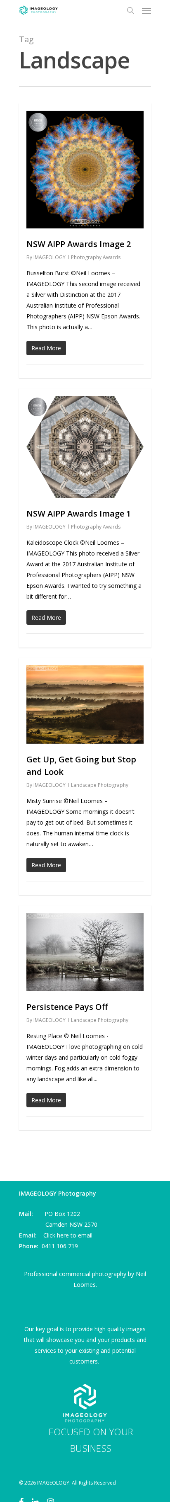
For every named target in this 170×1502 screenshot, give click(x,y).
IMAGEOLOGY (49, 257)
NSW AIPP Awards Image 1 (78, 513)
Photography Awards (95, 257)
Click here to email (67, 1235)
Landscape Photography (99, 785)
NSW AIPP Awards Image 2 (78, 244)
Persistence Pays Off (67, 1006)
